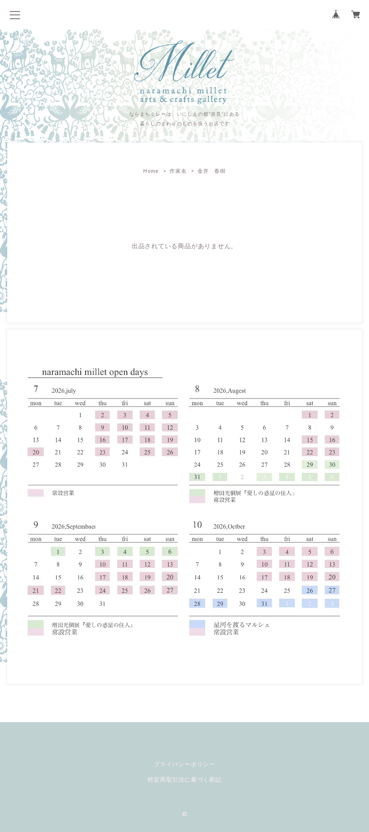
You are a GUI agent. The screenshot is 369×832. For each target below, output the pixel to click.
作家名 (178, 171)
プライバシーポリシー (184, 764)
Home (151, 171)
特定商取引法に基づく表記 (184, 779)
